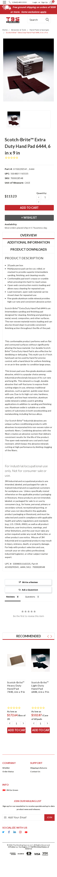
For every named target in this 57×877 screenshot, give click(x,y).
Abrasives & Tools (18, 30)
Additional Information (28, 242)
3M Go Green (12, 790)
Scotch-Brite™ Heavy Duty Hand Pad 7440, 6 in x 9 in (16, 687)
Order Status (8, 771)
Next (51, 636)
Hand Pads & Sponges (39, 30)
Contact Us (35, 771)
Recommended (28, 636)
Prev (48, 636)
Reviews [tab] (10, 596)
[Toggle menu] (4, 4)
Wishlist (6, 768)
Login (35, 2)
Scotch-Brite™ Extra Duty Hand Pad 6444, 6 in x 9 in (27, 33)
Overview (28, 235)
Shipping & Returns (38, 768)
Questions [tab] (30, 596)
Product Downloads (28, 249)
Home (5, 30)
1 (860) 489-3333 (19, 2)
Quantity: (41, 193)
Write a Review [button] (30, 582)
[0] (49, 2)
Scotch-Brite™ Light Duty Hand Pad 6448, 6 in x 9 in (40, 687)
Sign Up (44, 2)
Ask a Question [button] (30, 589)
